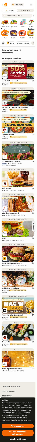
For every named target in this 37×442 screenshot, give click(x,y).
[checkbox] (5, 34)
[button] (4, 4)
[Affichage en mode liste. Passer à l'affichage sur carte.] (33, 15)
